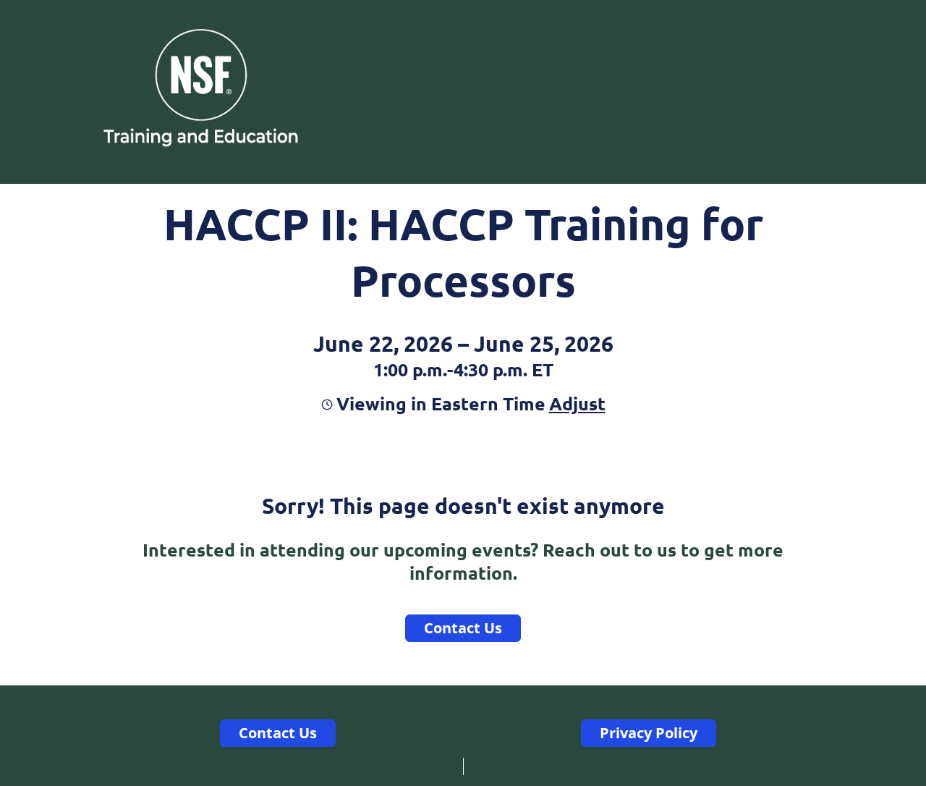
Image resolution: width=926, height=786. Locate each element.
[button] (575, 403)
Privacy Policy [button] (648, 733)
